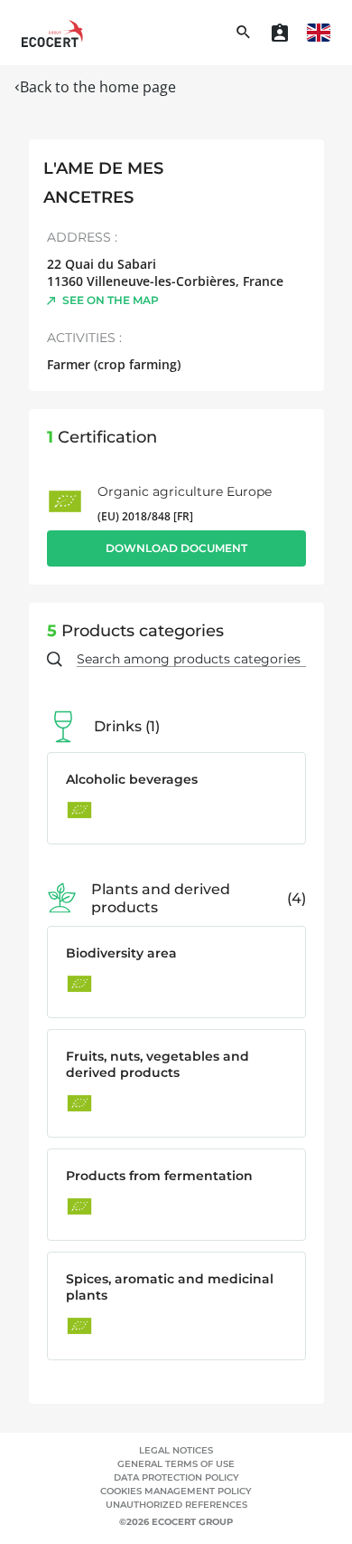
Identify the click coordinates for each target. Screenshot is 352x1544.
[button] (318, 33)
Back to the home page (98, 87)
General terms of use (176, 1464)
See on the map (110, 300)
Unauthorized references (176, 1505)
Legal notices (176, 1450)
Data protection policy (176, 1477)
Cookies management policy (176, 1491)
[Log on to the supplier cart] (280, 33)
